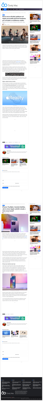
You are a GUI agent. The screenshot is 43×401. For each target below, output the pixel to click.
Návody (14, 9)
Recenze (8, 9)
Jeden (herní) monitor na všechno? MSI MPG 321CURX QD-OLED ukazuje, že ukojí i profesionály (35, 42)
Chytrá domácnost (21, 9)
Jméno (3, 180)
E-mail (3, 183)
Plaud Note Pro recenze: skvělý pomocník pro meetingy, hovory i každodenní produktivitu (34, 62)
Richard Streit (5, 24)
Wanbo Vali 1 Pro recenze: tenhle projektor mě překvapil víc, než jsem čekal (35, 21)
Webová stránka (17, 183)
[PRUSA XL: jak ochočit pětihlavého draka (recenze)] (6, 161)
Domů (3, 12)
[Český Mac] (9, 4)
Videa (11, 9)
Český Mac (13, 397)
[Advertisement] (14, 55)
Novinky (5, 9)
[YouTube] (8, 153)
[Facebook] (7, 153)
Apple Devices (18, 61)
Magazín (17, 9)
